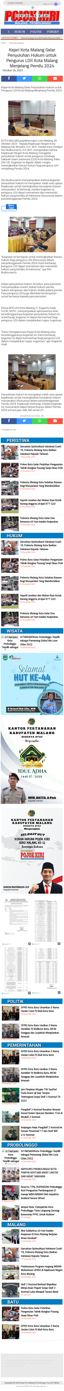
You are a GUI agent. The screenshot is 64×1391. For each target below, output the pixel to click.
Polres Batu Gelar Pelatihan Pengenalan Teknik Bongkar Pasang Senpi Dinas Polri (41, 466)
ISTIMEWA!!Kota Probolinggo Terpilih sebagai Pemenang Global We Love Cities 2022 (40, 640)
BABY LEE (28, 1386)
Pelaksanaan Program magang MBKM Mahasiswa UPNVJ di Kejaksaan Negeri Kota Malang (41, 1270)
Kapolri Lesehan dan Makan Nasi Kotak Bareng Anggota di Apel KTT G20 (40, 502)
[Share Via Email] (55, 79)
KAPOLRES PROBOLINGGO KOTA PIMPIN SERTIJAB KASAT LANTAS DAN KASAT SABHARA (39, 1172)
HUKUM (19, 32)
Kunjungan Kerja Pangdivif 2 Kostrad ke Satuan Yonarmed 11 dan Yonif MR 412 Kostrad (41, 1131)
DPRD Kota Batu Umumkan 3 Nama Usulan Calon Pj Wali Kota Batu (40, 1009)
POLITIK (36, 32)
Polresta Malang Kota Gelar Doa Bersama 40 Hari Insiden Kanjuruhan (39, 520)
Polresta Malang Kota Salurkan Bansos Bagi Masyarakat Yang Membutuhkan (41, 484)
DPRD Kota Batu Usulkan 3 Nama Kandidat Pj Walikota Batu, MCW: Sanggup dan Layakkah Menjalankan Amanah (40, 1030)
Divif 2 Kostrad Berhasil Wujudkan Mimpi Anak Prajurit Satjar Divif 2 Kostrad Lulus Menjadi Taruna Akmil (39, 1288)
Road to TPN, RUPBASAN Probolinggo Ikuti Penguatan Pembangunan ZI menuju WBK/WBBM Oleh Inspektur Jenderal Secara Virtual (41, 1192)
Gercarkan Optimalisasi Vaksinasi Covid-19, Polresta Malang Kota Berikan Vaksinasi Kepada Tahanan (41, 450)
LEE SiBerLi (55, 1383)
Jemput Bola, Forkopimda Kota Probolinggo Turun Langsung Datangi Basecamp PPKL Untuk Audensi (40, 1210)
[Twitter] (24, 79)
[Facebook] (9, 79)
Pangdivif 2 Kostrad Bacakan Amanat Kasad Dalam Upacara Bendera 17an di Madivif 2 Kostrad (41, 1113)
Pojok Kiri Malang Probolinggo (33, 1383)
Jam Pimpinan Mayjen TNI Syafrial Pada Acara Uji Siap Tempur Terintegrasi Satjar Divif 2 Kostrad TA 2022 (40, 1095)
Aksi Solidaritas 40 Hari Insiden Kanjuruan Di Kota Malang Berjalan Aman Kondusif (39, 1234)
